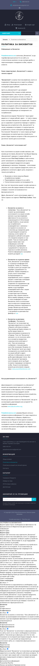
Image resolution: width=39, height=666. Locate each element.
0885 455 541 (7, 446)
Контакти (6, 468)
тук (22, 254)
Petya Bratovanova (20, 512)
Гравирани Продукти (9, 478)
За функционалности (7, 625)
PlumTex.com (26, 519)
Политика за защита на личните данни (15, 465)
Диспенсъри (6, 487)
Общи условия (7, 459)
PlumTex (10, 663)
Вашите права (4, 525)
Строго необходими (16, 525)
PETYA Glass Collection (9, 484)
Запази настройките (7, 665)
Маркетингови (17, 527)
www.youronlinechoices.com (21, 369)
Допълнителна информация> (10, 661)
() (20, 28)
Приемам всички (19, 665)
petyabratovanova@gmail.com (12, 449)
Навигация (6, 33)
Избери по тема (7, 481)
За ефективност (28, 525)
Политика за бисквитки (10, 462)
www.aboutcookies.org (15, 406)
